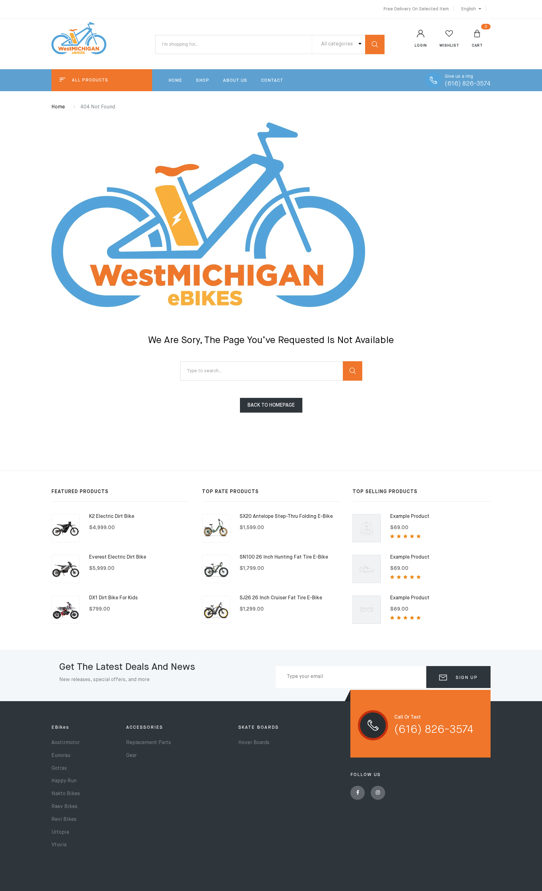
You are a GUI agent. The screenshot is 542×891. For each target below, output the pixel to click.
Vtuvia (58, 844)
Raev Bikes (64, 806)
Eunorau (60, 755)
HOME (175, 80)
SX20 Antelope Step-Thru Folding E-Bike (286, 516)
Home (58, 107)
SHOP (202, 80)
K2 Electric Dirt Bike (111, 516)
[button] (469, 9)
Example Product (409, 516)
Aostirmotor (65, 742)
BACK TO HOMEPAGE (271, 405)
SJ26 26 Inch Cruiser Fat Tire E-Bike (281, 598)
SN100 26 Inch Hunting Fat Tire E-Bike (284, 557)
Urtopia (60, 832)
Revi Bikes (64, 819)
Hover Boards (253, 742)
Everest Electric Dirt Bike (117, 557)
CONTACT (272, 80)
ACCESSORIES (144, 727)
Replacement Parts (148, 742)
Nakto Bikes (65, 793)
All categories (337, 44)
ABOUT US (235, 80)
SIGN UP (466, 677)
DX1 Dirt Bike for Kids (113, 598)
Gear (131, 755)
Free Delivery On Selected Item (416, 9)
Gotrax (59, 768)
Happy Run (64, 781)
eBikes (60, 727)
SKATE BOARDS (258, 727)
